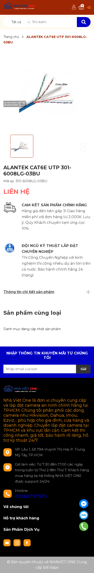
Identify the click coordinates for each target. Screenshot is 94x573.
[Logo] (19, 6)
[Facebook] (83, 503)
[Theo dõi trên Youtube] (7, 543)
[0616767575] (83, 526)
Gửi (83, 369)
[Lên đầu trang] (86, 565)
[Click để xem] (47, 92)
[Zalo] (83, 515)
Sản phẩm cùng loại (32, 312)
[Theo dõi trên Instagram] (17, 543)
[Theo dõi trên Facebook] (27, 543)
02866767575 (31, 496)
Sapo (54, 567)
